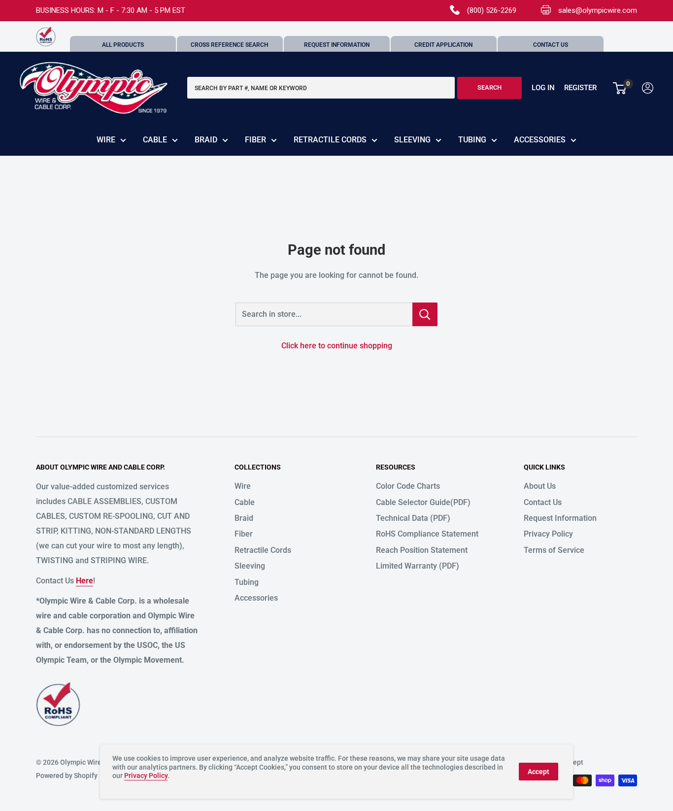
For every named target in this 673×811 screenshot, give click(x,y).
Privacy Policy (548, 534)
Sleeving (412, 139)
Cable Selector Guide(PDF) (423, 502)
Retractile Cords (330, 139)
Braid (206, 139)
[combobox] (321, 88)
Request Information (337, 44)
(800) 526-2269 (491, 10)
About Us (540, 486)
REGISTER (580, 88)
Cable (155, 139)
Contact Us (550, 44)
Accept (538, 772)
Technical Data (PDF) (413, 518)
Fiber (255, 139)
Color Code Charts (408, 486)
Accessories (540, 139)
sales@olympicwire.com (597, 10)
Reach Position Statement (422, 550)
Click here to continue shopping (336, 345)
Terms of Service (554, 550)
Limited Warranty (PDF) (417, 566)
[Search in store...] (424, 314)
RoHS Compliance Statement (427, 534)
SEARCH (489, 88)
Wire (106, 139)
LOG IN (543, 88)
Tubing (472, 139)
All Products (123, 44)
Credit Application (443, 44)
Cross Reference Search (230, 44)
